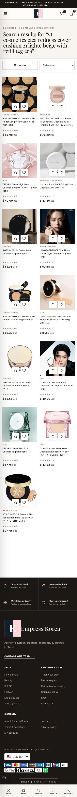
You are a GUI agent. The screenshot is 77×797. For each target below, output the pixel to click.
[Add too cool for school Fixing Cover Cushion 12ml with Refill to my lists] (61, 172)
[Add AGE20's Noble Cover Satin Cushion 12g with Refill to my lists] (24, 238)
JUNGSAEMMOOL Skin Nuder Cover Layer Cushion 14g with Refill (55, 253)
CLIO (5, 181)
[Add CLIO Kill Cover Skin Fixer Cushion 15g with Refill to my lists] (24, 436)
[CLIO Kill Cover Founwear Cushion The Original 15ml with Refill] (57, 358)
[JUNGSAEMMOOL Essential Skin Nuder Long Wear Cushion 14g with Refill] (19, 94)
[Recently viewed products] (4, 777)
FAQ (43, 697)
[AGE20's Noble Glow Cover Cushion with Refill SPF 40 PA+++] (19, 358)
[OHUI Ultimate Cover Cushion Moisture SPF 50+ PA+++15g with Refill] (57, 292)
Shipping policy (49, 691)
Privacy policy (49, 727)
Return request (49, 680)
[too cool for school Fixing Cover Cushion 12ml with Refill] (57, 160)
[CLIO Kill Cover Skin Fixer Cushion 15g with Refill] (19, 424)
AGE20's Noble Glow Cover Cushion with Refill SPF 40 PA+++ (17, 385)
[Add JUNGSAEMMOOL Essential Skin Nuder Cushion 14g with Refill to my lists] (24, 304)
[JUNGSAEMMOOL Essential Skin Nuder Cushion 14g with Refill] (19, 292)
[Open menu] (5, 13)
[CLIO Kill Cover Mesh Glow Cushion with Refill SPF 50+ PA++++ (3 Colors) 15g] (57, 424)
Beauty (8, 680)
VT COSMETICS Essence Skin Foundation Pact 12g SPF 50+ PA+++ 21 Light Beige (18, 517)
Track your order (50, 674)
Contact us (47, 703)
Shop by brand (12, 703)
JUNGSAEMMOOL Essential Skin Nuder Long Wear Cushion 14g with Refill (19, 121)
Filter (23, 65)
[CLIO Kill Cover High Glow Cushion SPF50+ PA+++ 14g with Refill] (19, 160)
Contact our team (17, 656)
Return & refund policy (53, 686)
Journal (45, 721)
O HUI (42, 313)
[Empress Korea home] (38, 13)
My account (11, 732)
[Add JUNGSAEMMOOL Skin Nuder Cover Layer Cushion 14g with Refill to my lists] (61, 238)
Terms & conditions (14, 727)
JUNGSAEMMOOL (11, 115)
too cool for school (51, 181)
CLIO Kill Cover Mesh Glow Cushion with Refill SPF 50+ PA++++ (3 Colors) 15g (54, 451)
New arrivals (11, 674)
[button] (15, 106)
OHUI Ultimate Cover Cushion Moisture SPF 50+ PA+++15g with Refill (55, 319)
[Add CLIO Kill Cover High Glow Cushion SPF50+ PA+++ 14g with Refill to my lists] (24, 172)
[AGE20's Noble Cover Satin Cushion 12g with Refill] (19, 226)
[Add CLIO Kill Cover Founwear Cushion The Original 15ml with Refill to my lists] (61, 370)
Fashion (8, 691)
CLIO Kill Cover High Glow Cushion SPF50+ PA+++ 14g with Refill (20, 187)
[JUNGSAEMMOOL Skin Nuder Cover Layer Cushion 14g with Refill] (57, 226)
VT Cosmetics (10, 511)
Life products (11, 697)
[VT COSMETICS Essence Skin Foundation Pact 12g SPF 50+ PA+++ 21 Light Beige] (19, 490)
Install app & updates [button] (38, 782)
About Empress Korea (16, 721)
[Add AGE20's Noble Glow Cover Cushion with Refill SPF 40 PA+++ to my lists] (24, 370)
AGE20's (7, 247)
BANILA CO (45, 115)
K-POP (8, 686)
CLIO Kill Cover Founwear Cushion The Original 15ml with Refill (56, 385)
